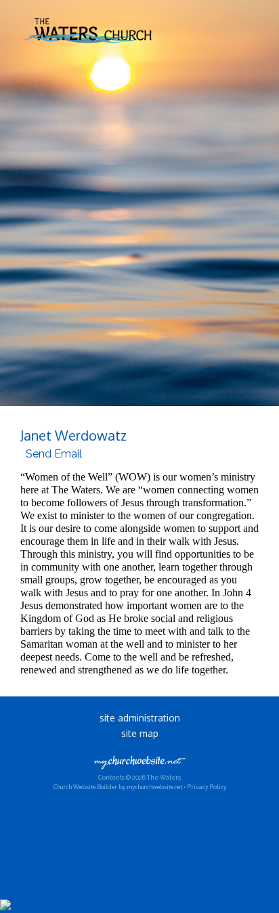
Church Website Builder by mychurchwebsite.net (117, 786)
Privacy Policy (206, 786)
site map (139, 733)
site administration (140, 717)
